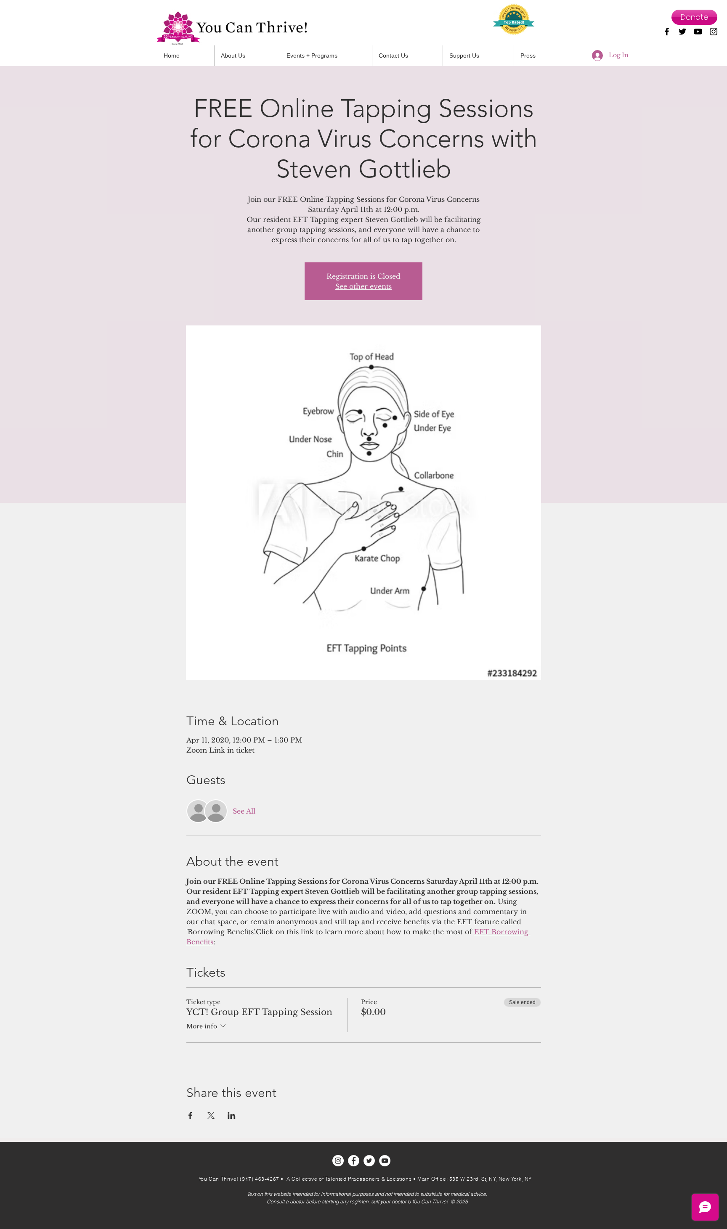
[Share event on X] (211, 1115)
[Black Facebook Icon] (667, 31)
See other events (363, 286)
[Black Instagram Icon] (713, 31)
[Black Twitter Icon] (682, 31)
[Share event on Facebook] (190, 1115)
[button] (407, 55)
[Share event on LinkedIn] (232, 1115)
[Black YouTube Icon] (698, 31)
